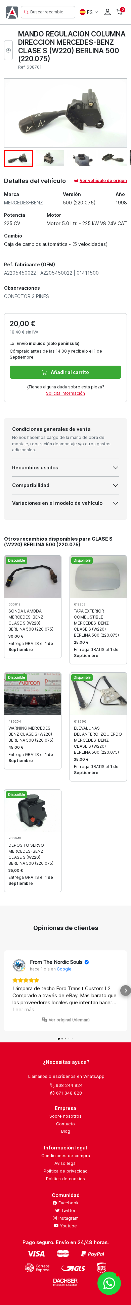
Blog (65, 1131)
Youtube (67, 1225)
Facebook (68, 1202)
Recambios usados (35, 467)
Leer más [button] (23, 1009)
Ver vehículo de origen (103, 180)
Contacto (65, 1123)
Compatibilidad (30, 485)
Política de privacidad (66, 1171)
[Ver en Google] (19, 965)
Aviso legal (65, 1163)
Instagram (68, 1218)
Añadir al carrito (69, 372)
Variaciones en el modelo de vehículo (57, 503)
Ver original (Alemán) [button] (69, 1019)
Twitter (68, 1210)
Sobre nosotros (65, 1116)
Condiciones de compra (65, 1155)
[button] (5, 990)
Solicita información (65, 393)
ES (90, 12)
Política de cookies (65, 1178)
